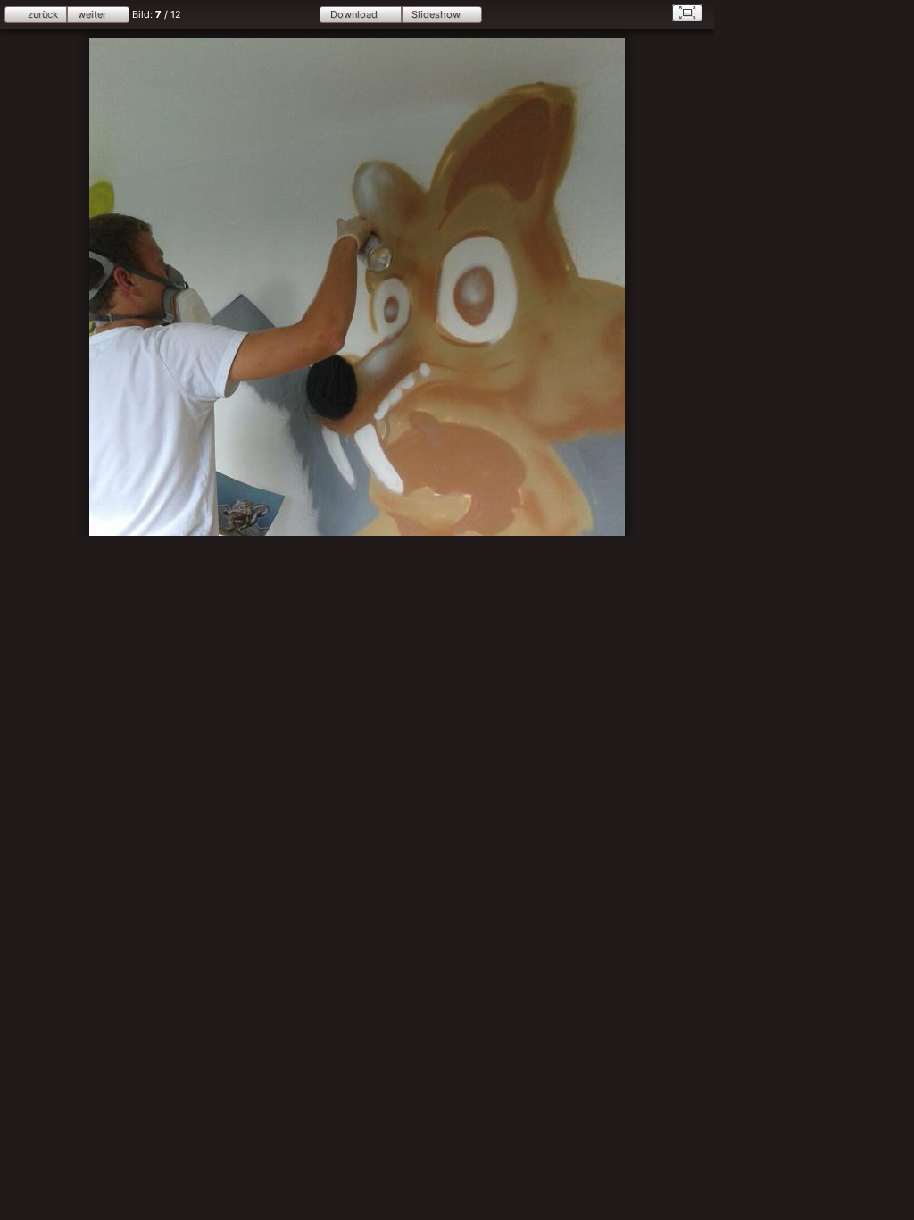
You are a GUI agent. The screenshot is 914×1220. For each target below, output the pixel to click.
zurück (43, 14)
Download (354, 14)
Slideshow (436, 14)
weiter (92, 14)
